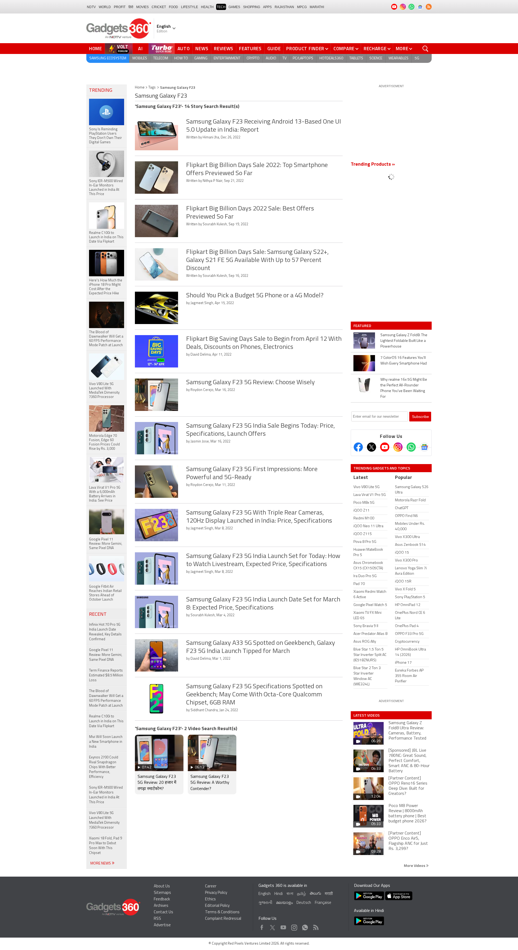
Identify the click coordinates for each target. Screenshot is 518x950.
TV (284, 58)
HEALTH (207, 7)
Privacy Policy (216, 893)
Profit (119, 7)
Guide (274, 48)
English (264, 894)
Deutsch (304, 903)
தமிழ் (301, 894)
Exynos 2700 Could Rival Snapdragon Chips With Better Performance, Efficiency (103, 767)
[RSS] (429, 7)
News (201, 48)
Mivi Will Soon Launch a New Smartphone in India (105, 741)
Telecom (160, 58)
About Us (162, 886)
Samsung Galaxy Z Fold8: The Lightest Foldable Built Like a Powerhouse (403, 341)
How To (181, 58)
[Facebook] (358, 447)
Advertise (162, 925)
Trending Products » (373, 164)
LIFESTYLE (189, 7)
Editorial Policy (217, 906)
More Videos (415, 865)
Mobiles (139, 58)
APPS (267, 7)
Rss (315, 926)
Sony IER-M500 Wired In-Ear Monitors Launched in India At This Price (106, 795)
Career (210, 886)
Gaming (200, 58)
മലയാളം (284, 903)
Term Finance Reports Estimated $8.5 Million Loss (106, 675)
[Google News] (424, 447)
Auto (184, 48)
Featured (362, 325)
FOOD (173, 7)
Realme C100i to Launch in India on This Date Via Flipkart (106, 721)
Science (375, 58)
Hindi (278, 894)
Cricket (159, 7)
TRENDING (100, 90)
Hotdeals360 (331, 58)
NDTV (91, 7)
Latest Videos (366, 715)
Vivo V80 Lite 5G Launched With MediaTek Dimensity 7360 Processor (104, 820)
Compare (344, 48)
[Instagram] (398, 447)
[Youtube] (384, 447)
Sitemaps (162, 893)
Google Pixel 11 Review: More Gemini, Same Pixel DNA (105, 655)
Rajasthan (284, 7)
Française (323, 903)
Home (95, 48)
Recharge (375, 48)
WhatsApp (305, 926)
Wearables (398, 58)
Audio (271, 58)
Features (250, 48)
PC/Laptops (303, 58)
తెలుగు (315, 894)
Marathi (317, 7)
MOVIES (142, 7)
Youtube (283, 926)
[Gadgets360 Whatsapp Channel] (411, 447)
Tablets (356, 58)
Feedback (162, 899)
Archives (161, 906)
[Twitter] (371, 447)
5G (417, 58)
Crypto (253, 58)
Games (234, 7)
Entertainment (227, 58)
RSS (157, 919)
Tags (152, 88)
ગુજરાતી (265, 903)
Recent (98, 614)
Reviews (223, 48)
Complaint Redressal (223, 919)
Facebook (261, 926)
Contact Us (163, 912)
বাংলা (290, 894)
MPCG (302, 7)
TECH (221, 7)
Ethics (210, 899)
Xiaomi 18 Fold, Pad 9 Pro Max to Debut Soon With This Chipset (105, 846)
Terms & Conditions (222, 912)
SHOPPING (251, 7)
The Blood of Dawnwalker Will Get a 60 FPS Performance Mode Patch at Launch (106, 698)
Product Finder (305, 48)
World (105, 7)
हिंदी (130, 7)
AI (140, 48)
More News (101, 864)
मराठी (329, 894)
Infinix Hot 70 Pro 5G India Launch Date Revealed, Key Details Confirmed (105, 632)
